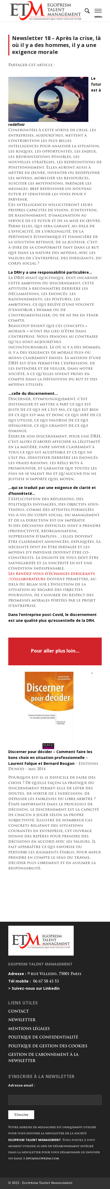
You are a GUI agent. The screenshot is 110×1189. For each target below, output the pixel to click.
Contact (18, 1012)
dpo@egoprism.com (42, 1158)
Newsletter (22, 1020)
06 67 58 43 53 (46, 982)
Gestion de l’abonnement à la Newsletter (43, 1058)
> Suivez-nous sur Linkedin (34, 988)
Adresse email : (21, 1085)
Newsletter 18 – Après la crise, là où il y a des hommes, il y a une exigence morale (56, 44)
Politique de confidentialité (43, 1038)
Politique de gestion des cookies (47, 1046)
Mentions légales (29, 1029)
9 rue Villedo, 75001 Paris (54, 974)
